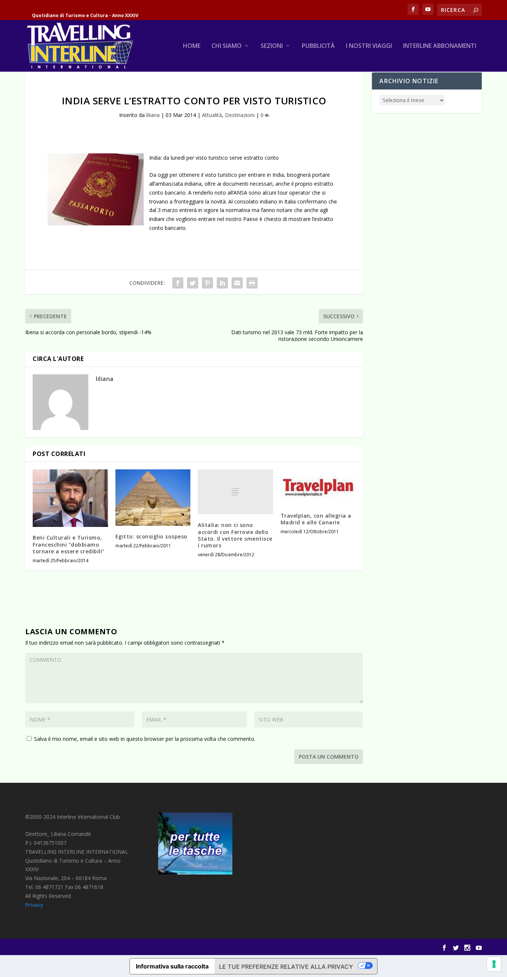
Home (191, 46)
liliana (153, 114)
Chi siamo (227, 46)
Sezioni (272, 46)
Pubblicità (318, 46)
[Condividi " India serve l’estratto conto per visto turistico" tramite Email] (237, 283)
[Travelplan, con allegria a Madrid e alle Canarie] (318, 487)
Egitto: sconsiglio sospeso (151, 536)
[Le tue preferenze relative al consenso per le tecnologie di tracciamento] (494, 964)
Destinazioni (240, 114)
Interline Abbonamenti (439, 46)
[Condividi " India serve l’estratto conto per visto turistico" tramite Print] (252, 283)
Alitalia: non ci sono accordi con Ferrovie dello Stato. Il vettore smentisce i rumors (235, 535)
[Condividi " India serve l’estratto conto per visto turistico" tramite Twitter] (192, 283)
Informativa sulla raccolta (172, 966)
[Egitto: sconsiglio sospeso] (153, 497)
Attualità (212, 114)
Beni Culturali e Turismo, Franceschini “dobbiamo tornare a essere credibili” (69, 544)
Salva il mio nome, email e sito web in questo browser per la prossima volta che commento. (144, 738)
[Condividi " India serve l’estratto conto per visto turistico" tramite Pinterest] (207, 283)
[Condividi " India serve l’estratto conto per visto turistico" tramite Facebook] (177, 283)
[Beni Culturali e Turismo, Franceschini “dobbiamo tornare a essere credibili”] (70, 498)
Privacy (34, 904)
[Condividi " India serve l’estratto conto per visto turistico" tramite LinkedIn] (222, 283)
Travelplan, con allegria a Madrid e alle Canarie (316, 519)
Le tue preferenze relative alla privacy (286, 966)
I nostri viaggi (369, 46)
